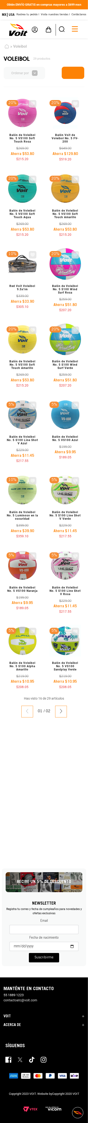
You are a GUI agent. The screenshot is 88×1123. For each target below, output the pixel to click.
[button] (62, 29)
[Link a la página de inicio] (7, 47)
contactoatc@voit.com (20, 1000)
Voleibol (20, 46)
